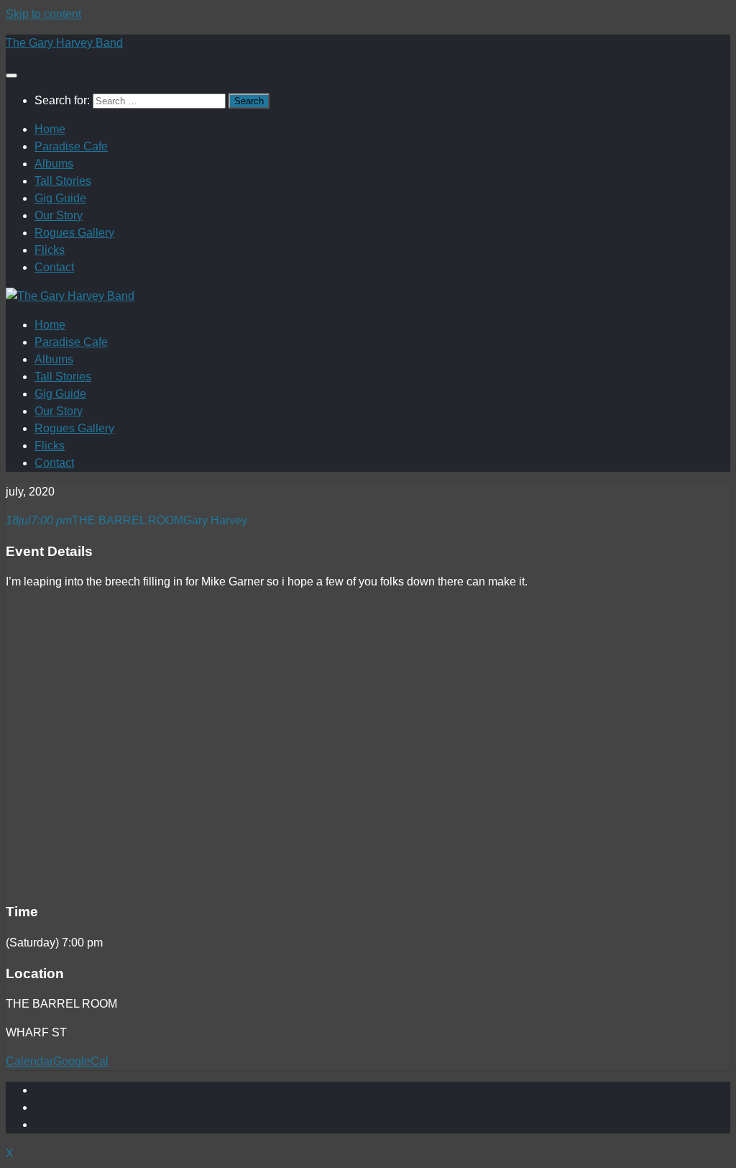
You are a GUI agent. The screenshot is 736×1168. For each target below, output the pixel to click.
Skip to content (43, 14)
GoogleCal (81, 1061)
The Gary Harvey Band (64, 43)
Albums (53, 164)
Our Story (58, 215)
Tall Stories (62, 181)
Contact (54, 267)
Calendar (29, 1061)
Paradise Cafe (71, 146)
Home (49, 129)
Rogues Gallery (74, 233)
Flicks (49, 250)
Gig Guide (60, 198)
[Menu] (11, 75)
